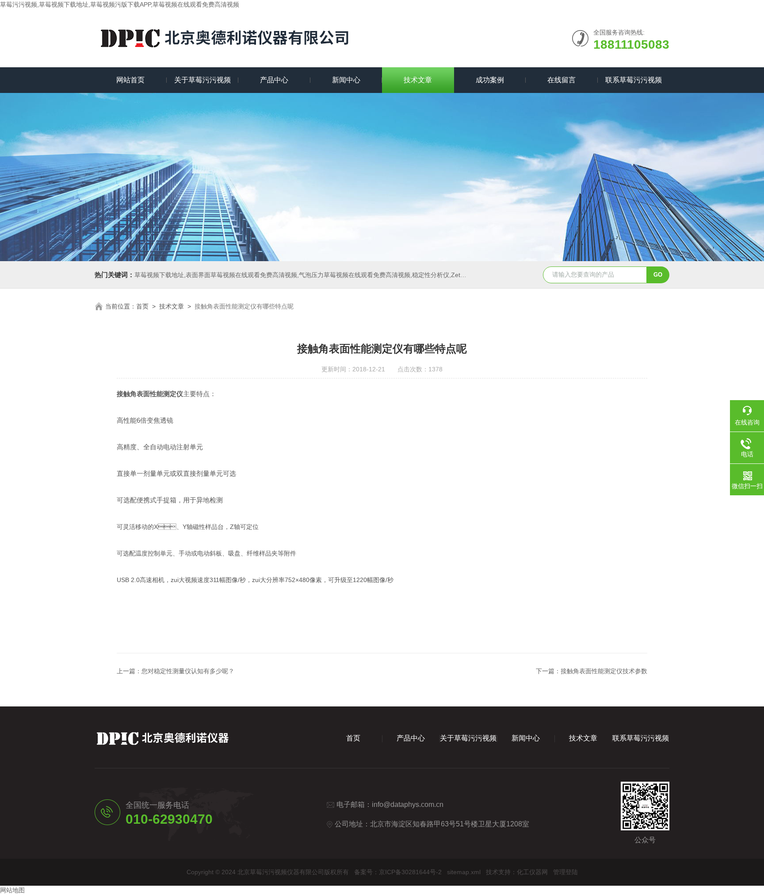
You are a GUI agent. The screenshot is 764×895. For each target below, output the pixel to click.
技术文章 (418, 80)
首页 (142, 306)
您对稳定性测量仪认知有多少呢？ (187, 671)
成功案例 (490, 80)
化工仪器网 (532, 872)
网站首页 (130, 80)
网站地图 (12, 890)
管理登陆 (565, 872)
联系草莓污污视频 (633, 80)
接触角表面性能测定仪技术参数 (604, 671)
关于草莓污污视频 (202, 80)
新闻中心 (346, 80)
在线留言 (561, 80)
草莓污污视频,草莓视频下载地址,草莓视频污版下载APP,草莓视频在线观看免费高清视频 (119, 4)
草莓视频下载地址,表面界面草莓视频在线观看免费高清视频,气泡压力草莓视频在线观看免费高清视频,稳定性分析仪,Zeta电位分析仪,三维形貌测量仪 (337, 274)
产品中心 (274, 80)
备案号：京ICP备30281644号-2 (398, 872)
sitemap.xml (464, 872)
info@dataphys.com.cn (407, 804)
